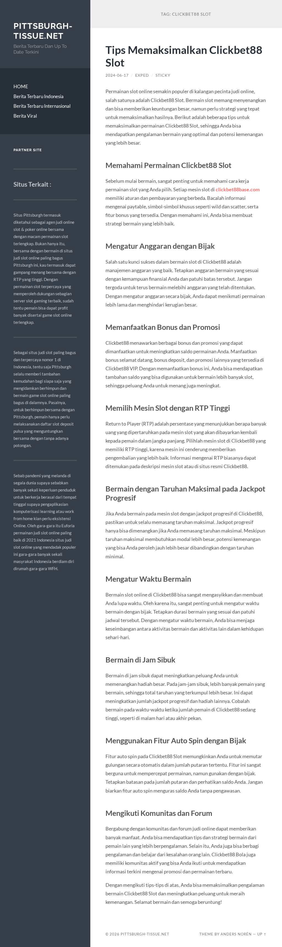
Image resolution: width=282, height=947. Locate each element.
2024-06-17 (117, 75)
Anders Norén (236, 934)
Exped (142, 75)
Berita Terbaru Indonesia (38, 96)
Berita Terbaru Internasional (41, 106)
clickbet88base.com (238, 189)
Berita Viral (25, 116)
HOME (20, 86)
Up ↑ (262, 934)
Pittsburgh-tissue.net (43, 31)
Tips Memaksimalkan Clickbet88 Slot (183, 56)
